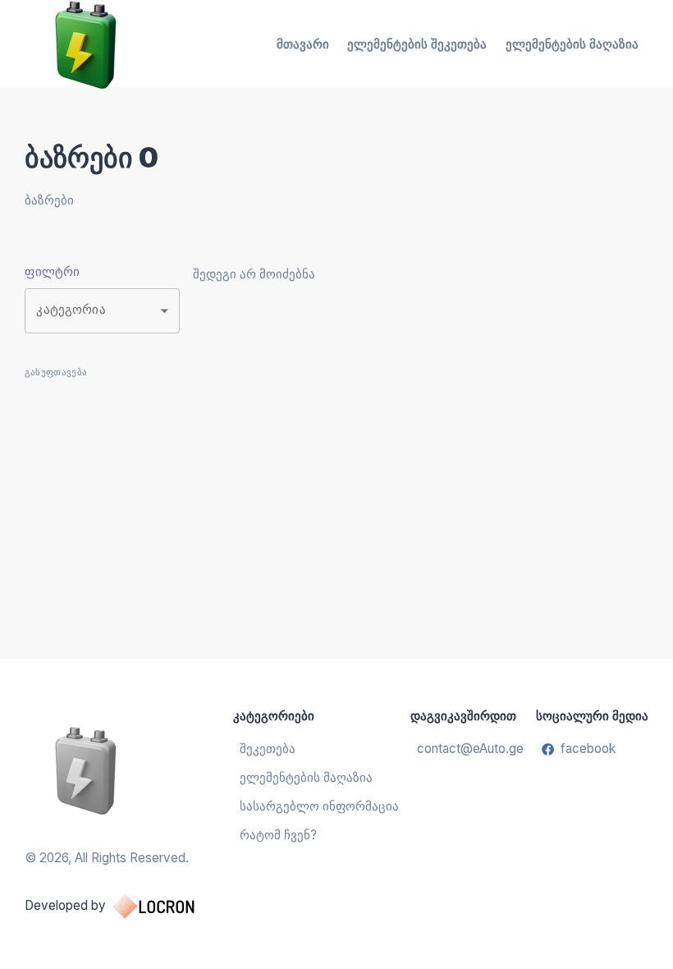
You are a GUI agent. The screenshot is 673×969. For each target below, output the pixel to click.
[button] (102, 310)
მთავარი (303, 44)
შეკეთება (267, 748)
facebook (588, 748)
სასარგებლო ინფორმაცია (319, 806)
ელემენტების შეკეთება (417, 44)
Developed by (65, 905)
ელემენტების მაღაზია (572, 44)
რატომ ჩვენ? (278, 835)
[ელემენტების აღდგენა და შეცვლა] (126, 769)
